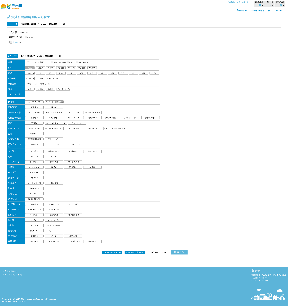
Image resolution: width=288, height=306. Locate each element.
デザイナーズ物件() (54, 225)
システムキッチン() (92, 112)
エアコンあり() (34, 167)
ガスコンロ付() (34, 112)
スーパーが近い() (34, 183)
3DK (112, 73)
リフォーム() (54, 209)
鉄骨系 (40, 89)
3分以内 (51, 68)
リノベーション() (34, 209)
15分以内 (81, 68)
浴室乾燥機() (92, 151)
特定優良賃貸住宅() (34, 199)
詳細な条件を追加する (112, 252)
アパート (40, 78)
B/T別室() (34, 151)
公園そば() (54, 183)
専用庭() (34, 144)
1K (40, 73)
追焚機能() (73, 151)
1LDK (61, 73)
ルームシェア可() (53, 220)
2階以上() (73, 236)
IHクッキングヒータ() (54, 112)
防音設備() (34, 172)
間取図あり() (54, 241)
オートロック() (34, 128)
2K (71, 73)
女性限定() (34, 220)
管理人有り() (93, 128)
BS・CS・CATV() (34, 102)
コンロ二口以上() (73, 112)
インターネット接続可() (54, 102)
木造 (30, 89)
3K (102, 73)
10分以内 (71, 68)
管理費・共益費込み (60, 62)
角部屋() (34, 204)
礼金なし (72, 62)
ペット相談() (34, 215)
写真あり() (34, 241)
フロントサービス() (131, 118)
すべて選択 (25, 32)
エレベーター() (73, 118)
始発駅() (34, 178)
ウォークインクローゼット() (55, 123)
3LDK (123, 73)
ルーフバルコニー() (73, 144)
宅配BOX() (92, 118)
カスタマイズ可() (73, 204)
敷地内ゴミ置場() (111, 118)
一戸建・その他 (52, 78)
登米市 (15, 42)
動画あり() (92, 241)
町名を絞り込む (135, 252)
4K (133, 73)
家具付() (34, 107)
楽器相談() (54, 215)
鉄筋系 (50, 89)
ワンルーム (30, 73)
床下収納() (34, 123)
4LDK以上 (154, 73)
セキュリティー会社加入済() (114, 128)
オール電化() (34, 162)
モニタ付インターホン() (54, 128)
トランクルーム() (77, 123)
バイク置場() (54, 118)
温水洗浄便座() (53, 151)
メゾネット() (54, 204)
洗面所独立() (34, 134)
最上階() (34, 236)
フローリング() (53, 139)
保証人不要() (34, 231)
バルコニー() (54, 144)
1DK (50, 73)
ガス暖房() (92, 167)
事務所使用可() (73, 215)
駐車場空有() (34, 188)
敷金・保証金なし (84, 62)
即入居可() (34, 194)
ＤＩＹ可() (34, 225)
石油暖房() (73, 167)
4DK (143, 73)
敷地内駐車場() (150, 118)
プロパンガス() (73, 162)
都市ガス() (54, 162)
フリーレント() (53, 231)
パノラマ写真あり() (73, 241)
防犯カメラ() (74, 128)
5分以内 (61, 68)
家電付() (54, 107)
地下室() (54, 156)
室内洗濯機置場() (34, 139)
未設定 (30, 68)
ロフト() (34, 156)
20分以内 (92, 68)
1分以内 (40, 68)
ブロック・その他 (63, 89)
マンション (30, 78)
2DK (81, 73)
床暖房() (54, 167)
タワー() (54, 236)
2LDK (92, 73)
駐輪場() (34, 118)
